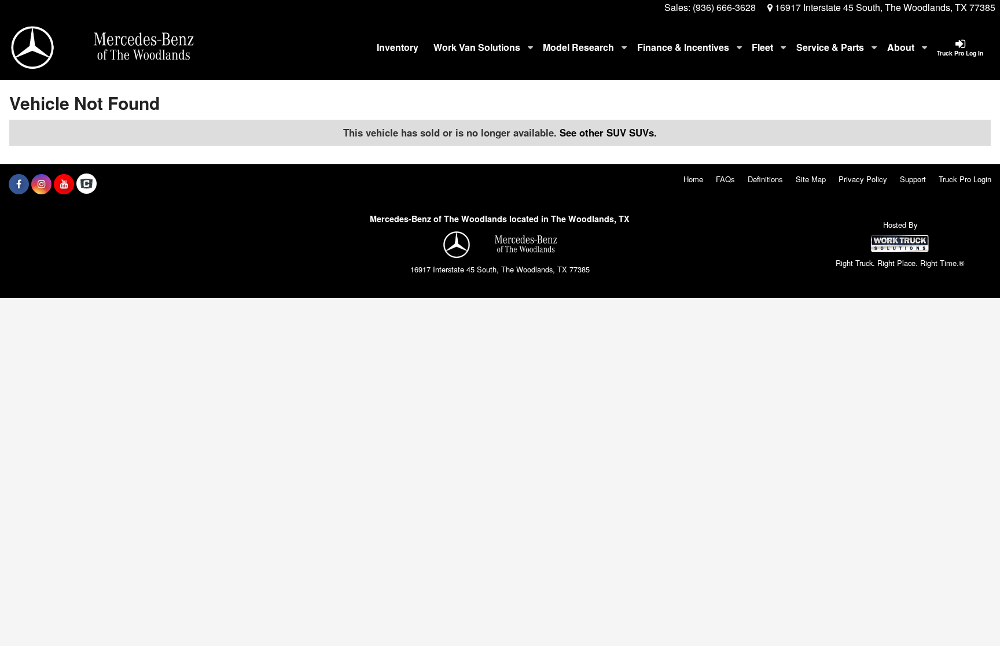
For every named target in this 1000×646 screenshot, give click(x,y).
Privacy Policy (863, 179)
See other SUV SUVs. (608, 132)
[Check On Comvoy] (86, 184)
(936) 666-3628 (724, 7)
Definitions (765, 179)
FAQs (725, 179)
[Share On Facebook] (19, 184)
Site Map (811, 179)
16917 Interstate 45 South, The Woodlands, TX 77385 (884, 7)
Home (693, 179)
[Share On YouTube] (64, 184)
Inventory (397, 47)
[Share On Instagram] (41, 184)
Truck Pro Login (965, 179)
